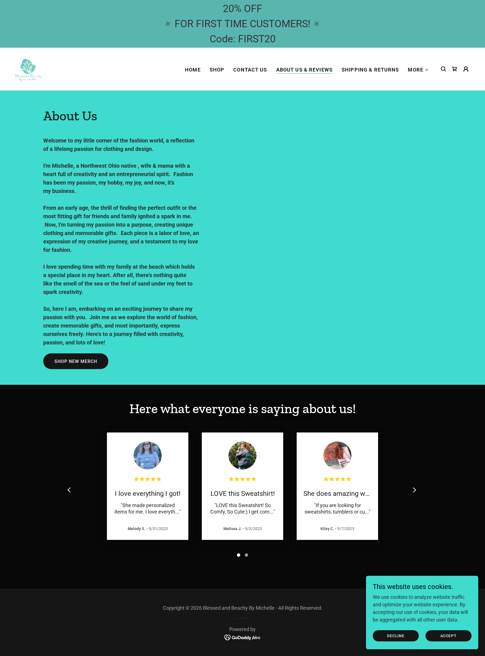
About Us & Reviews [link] (304, 70)
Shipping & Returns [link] (370, 70)
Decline (395, 636)
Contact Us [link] (250, 70)
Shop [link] (217, 70)
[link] (28, 69)
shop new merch (75, 361)
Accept (448, 636)
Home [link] (193, 70)
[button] (418, 69)
